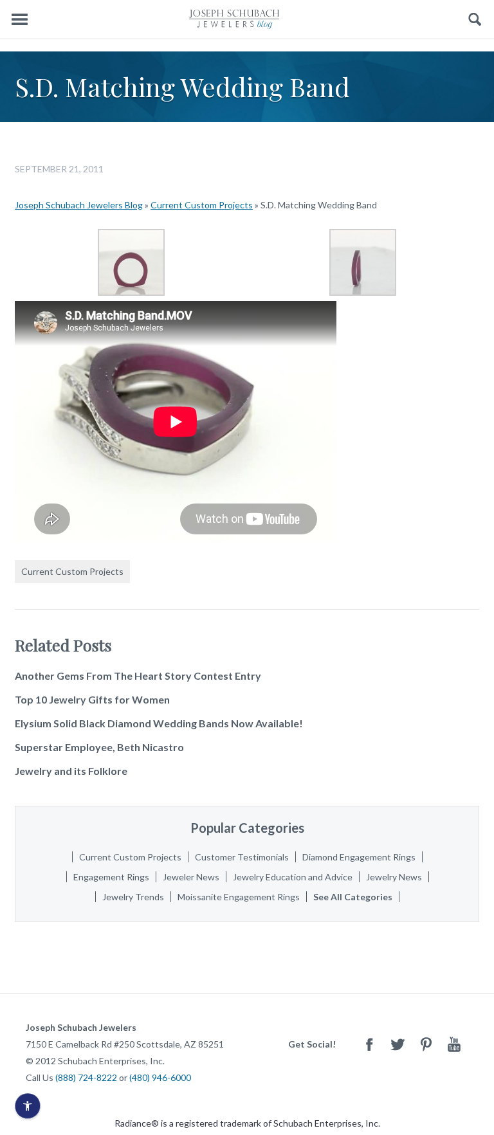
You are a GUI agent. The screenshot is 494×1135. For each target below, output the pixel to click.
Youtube (454, 1044)
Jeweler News (191, 876)
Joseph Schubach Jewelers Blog (79, 204)
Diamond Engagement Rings (359, 856)
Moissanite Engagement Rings (239, 896)
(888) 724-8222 (86, 1077)
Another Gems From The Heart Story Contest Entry (138, 675)
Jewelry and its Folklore (71, 771)
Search (475, 19)
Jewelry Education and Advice (292, 876)
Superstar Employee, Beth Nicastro (99, 747)
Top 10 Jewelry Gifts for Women (92, 699)
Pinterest (426, 1044)
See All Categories (352, 896)
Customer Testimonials (242, 856)
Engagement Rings (111, 876)
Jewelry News (394, 876)
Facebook (369, 1044)
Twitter (397, 1044)
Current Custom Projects (202, 204)
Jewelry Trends (133, 896)
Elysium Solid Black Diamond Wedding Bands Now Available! (159, 723)
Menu (19, 19)
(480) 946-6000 (160, 1077)
